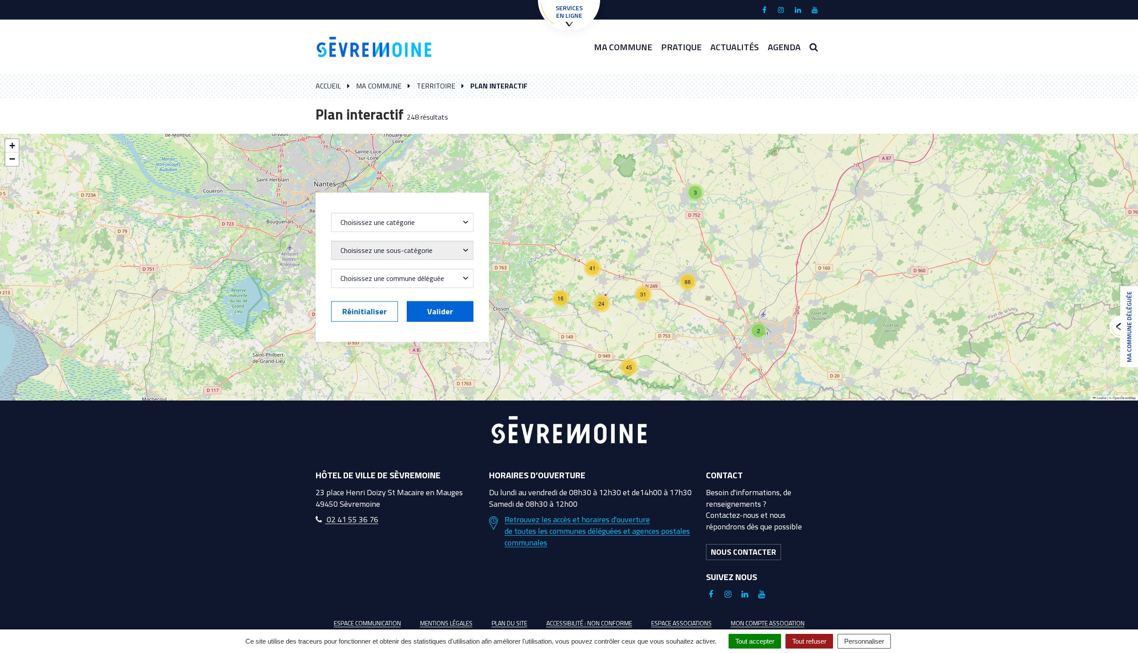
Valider (440, 311)
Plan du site (509, 623)
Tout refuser (809, 641)
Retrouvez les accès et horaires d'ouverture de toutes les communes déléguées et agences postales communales (597, 531)
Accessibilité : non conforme (589, 623)
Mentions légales (446, 623)
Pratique (681, 47)
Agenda (784, 47)
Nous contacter (743, 552)
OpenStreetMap (1124, 397)
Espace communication (367, 623)
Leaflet (1101, 397)
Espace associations (681, 623)
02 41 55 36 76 (351, 519)
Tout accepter (754, 641)
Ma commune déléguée (1129, 326)
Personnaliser (864, 641)
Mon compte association (768, 623)
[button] (695, 192)
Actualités (734, 47)
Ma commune (623, 47)
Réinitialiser (364, 311)
